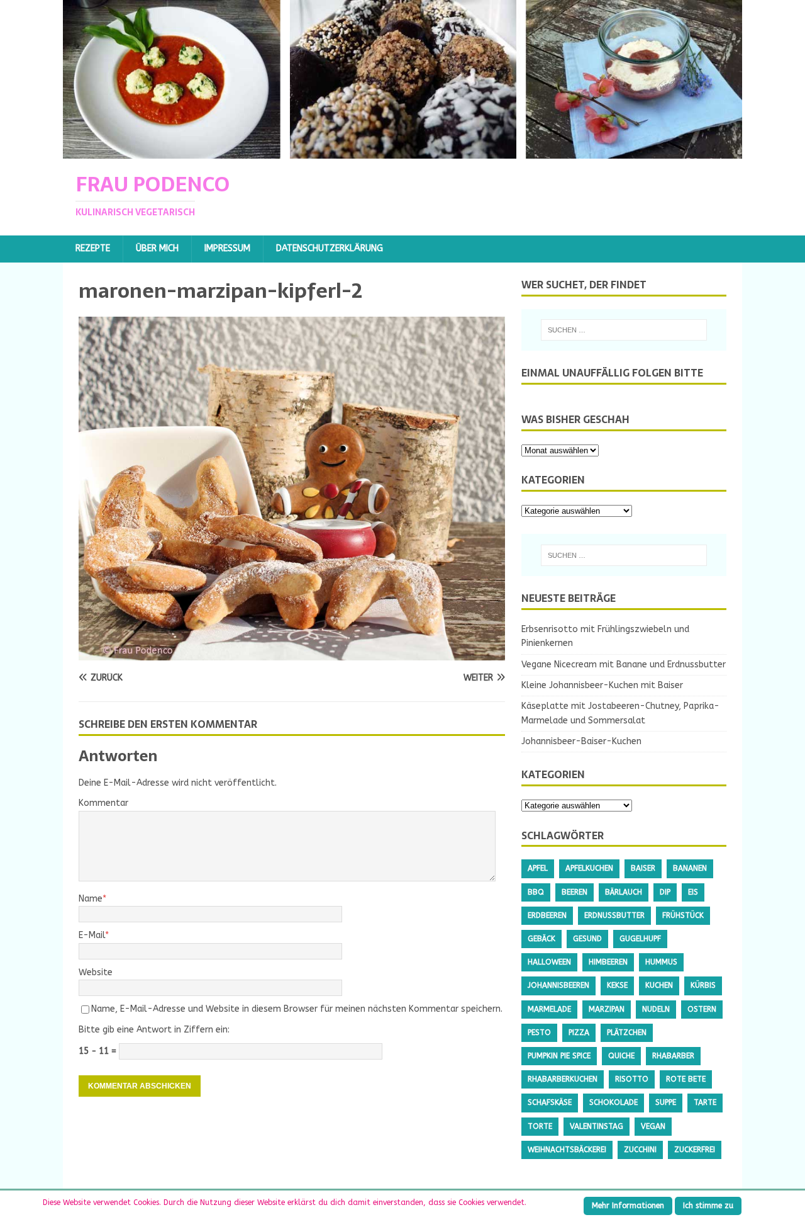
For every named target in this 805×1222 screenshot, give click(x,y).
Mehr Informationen (628, 1205)
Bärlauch (623, 892)
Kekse (617, 985)
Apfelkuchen (589, 868)
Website (96, 972)
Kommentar (103, 803)
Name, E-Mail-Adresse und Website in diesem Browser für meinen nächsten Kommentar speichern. (296, 1009)
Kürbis (703, 985)
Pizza (579, 1032)
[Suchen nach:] (623, 330)
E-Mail (92, 935)
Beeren (574, 892)
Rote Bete (686, 1079)
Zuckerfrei (694, 1149)
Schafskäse (550, 1102)
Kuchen (659, 985)
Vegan (653, 1126)
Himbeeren (608, 962)
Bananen (690, 868)
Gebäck (541, 938)
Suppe (665, 1102)
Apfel (538, 868)
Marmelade (549, 1009)
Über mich (157, 248)
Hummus (661, 962)
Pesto (539, 1032)
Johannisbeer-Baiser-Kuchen (581, 741)
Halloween (549, 962)
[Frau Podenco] (402, 151)
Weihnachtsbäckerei (567, 1149)
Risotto (631, 1079)
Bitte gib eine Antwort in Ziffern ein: (154, 1029)
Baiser (643, 868)
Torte (540, 1126)
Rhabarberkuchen (562, 1079)
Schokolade (613, 1102)
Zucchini (640, 1149)
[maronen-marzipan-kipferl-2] (292, 653)
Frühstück (683, 915)
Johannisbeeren (558, 985)
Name (91, 898)
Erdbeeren (547, 915)
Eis (693, 892)
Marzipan (607, 1009)
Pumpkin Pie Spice (559, 1055)
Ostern (701, 1009)
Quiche (621, 1055)
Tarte (705, 1102)
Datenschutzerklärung (329, 248)
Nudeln (656, 1009)
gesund (587, 938)
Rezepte (92, 248)
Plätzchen (627, 1032)
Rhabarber (673, 1055)
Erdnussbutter (614, 915)
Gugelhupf (640, 938)
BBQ (536, 892)
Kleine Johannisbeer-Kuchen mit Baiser (602, 685)
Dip (665, 892)
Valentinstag (596, 1126)
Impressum (227, 248)
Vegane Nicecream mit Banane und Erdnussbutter (623, 664)
